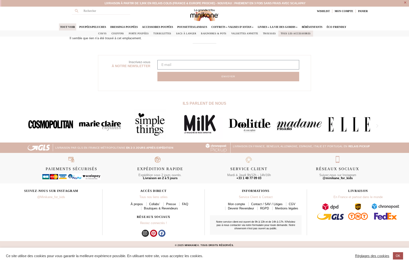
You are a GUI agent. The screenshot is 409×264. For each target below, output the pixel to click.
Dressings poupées (124, 27)
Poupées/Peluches (92, 27)
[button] (31, 126)
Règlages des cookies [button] (372, 256)
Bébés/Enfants (312, 27)
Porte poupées (139, 33)
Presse (171, 204)
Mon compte (236, 204)
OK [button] (398, 256)
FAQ (185, 204)
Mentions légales (286, 208)
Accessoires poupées (157, 27)
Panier (363, 11)
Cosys (102, 33)
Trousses (269, 33)
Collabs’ (154, 204)
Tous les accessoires (296, 33)
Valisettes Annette (244, 33)
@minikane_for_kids (338, 178)
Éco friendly (336, 27)
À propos (137, 204)
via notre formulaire (253, 225)
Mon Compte (344, 11)
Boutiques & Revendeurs (161, 208)
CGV (292, 204)
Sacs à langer (186, 33)
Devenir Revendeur (241, 208)
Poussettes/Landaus (192, 27)
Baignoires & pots (214, 33)
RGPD (264, 208)
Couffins (117, 33)
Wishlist (323, 11)
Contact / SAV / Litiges (267, 204)
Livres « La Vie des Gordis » (278, 27)
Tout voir (67, 27)
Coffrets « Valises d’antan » (232, 27)
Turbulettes (162, 33)
